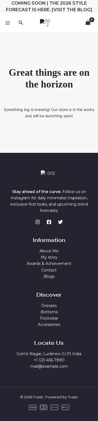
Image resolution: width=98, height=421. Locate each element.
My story (49, 257)
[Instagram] (37, 222)
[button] (21, 23)
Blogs (49, 276)
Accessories (49, 324)
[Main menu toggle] (7, 22)
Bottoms (49, 311)
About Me (49, 250)
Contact (49, 270)
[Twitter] (60, 222)
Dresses (49, 305)
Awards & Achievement (49, 263)
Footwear (49, 318)
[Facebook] (49, 222)
